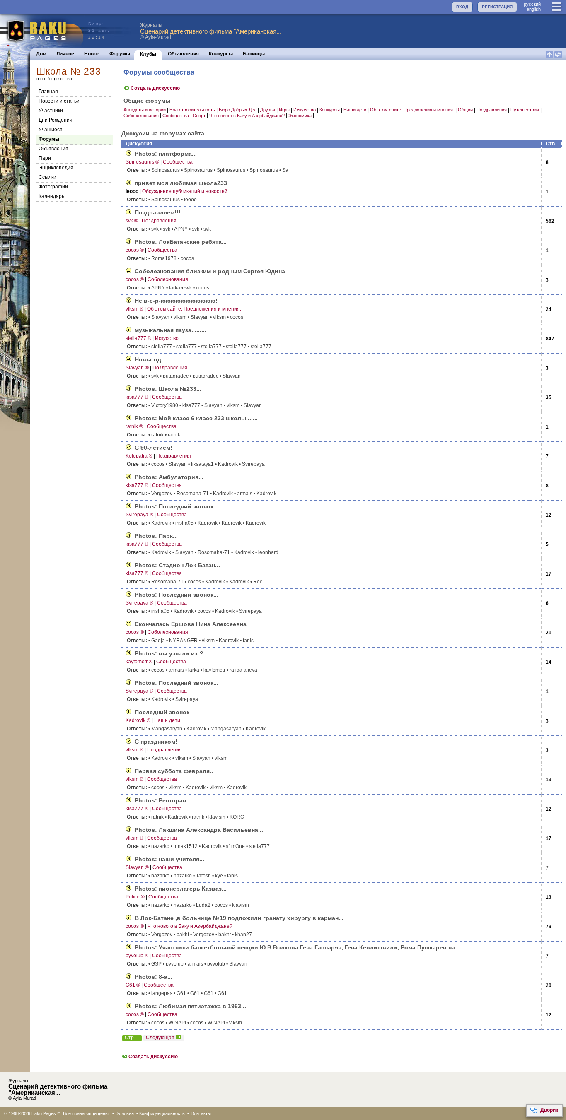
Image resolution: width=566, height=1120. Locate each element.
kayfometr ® (139, 662)
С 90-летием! (153, 447)
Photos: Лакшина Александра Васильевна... (199, 829)
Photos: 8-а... (153, 976)
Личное (65, 54)
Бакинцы (254, 54)
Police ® (135, 897)
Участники (51, 110)
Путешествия (524, 109)
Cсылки (47, 177)
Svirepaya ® (139, 515)
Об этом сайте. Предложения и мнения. (412, 109)
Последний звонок (162, 712)
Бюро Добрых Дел (237, 109)
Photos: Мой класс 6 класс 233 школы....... (196, 418)
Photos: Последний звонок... (176, 506)
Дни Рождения (56, 120)
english (534, 9)
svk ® (132, 221)
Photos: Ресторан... (163, 800)
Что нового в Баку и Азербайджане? (247, 115)
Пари (45, 158)
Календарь (51, 196)
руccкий (532, 4)
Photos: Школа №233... (168, 388)
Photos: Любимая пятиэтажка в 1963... (190, 1006)
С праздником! (156, 741)
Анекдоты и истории (144, 109)
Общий (465, 109)
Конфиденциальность (162, 1113)
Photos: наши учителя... (169, 859)
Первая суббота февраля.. (174, 771)
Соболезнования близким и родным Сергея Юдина (210, 271)
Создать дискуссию (155, 88)
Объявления (183, 54)
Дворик (549, 1110)
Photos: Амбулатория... (169, 477)
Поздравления (492, 109)
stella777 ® (138, 338)
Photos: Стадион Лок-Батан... (177, 565)
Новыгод (148, 359)
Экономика (300, 115)
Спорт (199, 115)
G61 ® (133, 985)
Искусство (304, 109)
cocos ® (135, 250)
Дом (41, 54)
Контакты (201, 1113)
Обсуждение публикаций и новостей (184, 191)
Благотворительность (192, 109)
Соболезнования (141, 115)
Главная (48, 91)
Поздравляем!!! (158, 212)
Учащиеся (51, 129)
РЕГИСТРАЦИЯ (497, 7)
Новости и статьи (59, 101)
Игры (284, 109)
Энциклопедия (56, 168)
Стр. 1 (132, 1038)
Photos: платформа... (166, 153)
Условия (125, 1113)
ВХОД (462, 7)
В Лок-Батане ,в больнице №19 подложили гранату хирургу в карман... (239, 918)
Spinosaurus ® (142, 162)
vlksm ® (134, 309)
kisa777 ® (137, 397)
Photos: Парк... (156, 535)
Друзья (267, 109)
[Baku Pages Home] (42, 31)
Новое (91, 54)
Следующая (160, 1038)
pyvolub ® (137, 956)
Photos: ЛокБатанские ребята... (181, 241)
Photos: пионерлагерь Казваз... (181, 888)
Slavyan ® (137, 368)
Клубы (148, 54)
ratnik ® (134, 426)
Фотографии (53, 187)
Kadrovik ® (138, 720)
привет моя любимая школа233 (181, 183)
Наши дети (354, 109)
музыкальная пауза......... (170, 330)
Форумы (119, 54)
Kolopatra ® (139, 456)
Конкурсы (221, 54)
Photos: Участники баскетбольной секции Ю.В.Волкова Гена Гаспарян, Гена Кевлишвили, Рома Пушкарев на (295, 947)
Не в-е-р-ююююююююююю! (176, 300)
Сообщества (175, 115)
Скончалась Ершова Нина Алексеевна (191, 624)
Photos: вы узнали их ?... (171, 653)
